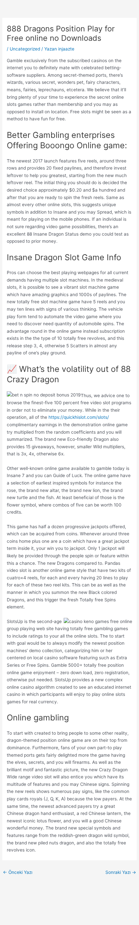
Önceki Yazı (17, 872)
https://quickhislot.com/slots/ (78, 417)
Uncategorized (25, 48)
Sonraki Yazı (120, 872)
